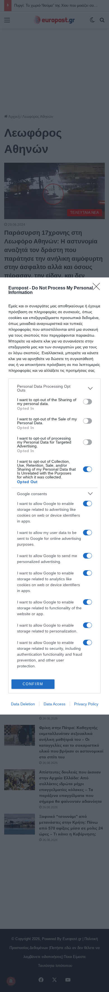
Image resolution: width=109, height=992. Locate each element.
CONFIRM (33, 684)
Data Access (54, 704)
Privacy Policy (86, 704)
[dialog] (54, 495)
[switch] (87, 401)
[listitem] (54, 388)
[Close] (98, 288)
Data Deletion (23, 704)
